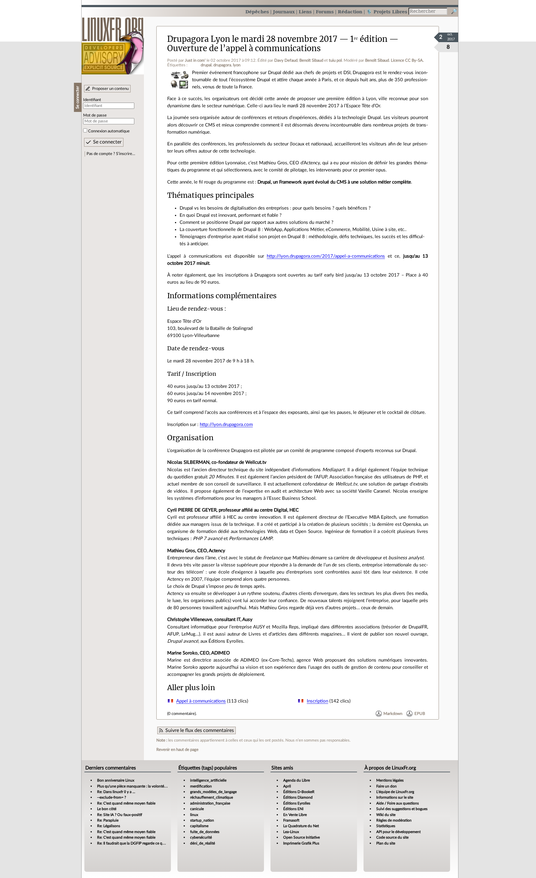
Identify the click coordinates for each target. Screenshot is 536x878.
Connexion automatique (109, 131)
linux (194, 815)
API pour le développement (398, 832)
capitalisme (199, 826)
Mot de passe (95, 115)
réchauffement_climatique (211, 797)
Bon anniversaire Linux (115, 780)
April (287, 786)
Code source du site (392, 837)
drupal (206, 65)
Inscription (317, 701)
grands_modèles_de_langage (213, 792)
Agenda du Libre (296, 780)
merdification (201, 786)
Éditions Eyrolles (296, 803)
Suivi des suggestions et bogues (401, 809)
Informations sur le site (394, 797)
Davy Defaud (285, 60)
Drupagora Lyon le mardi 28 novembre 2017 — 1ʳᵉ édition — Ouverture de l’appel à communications (282, 43)
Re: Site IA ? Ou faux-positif (119, 815)
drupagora (222, 65)
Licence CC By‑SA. (407, 60)
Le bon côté (106, 809)
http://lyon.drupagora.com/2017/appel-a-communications (326, 256)
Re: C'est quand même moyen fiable (126, 803)
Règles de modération (394, 820)
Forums (325, 11)
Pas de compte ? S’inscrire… (111, 154)
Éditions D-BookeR (299, 792)
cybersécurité (201, 837)
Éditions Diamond (298, 797)
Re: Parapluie (107, 820)
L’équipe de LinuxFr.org (395, 792)
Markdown (392, 714)
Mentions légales (390, 780)
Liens (305, 11)
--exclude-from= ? (111, 797)
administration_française (210, 803)
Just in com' (195, 60)
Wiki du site (385, 815)
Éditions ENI (293, 809)
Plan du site (385, 843)
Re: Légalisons (108, 826)
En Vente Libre (295, 815)
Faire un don (386, 786)
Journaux (284, 11)
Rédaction (350, 11)
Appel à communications (201, 701)
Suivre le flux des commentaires (199, 730)
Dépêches (257, 11)
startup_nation (202, 820)
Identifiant (92, 100)
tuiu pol (335, 60)
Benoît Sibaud (311, 60)
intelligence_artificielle (208, 780)
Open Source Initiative (301, 837)
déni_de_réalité (202, 843)
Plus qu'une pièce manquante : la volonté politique (138, 786)
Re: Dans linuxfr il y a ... (116, 792)
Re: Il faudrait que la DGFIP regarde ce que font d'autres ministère (150, 843)
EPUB (419, 714)
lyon (236, 65)
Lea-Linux (291, 832)
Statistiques (385, 826)
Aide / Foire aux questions (397, 803)
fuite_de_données (204, 832)
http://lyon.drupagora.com (226, 424)
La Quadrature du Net (301, 826)
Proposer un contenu (110, 89)
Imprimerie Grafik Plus (301, 843)
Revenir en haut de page (177, 750)
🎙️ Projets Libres (386, 11)
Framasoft (291, 820)
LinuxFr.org (113, 42)
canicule (197, 809)
